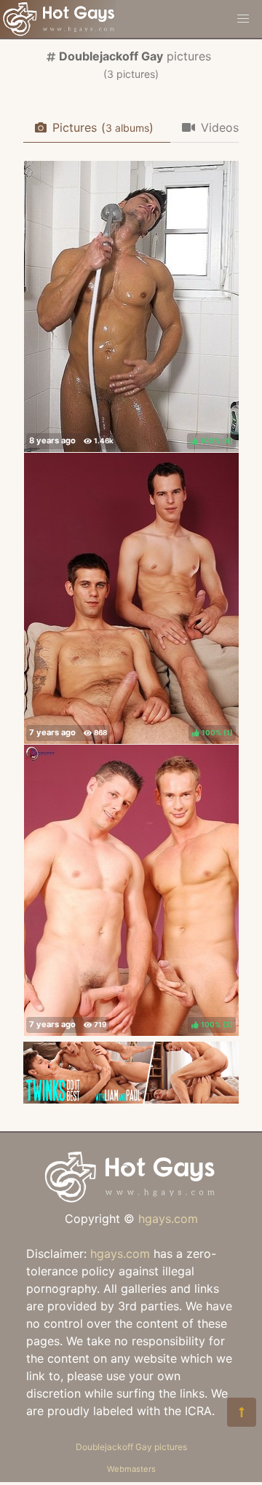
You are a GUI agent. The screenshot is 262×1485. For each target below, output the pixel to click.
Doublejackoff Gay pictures (131, 1446)
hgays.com (168, 1218)
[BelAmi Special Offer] (131, 1099)
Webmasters (131, 1469)
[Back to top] (241, 1412)
